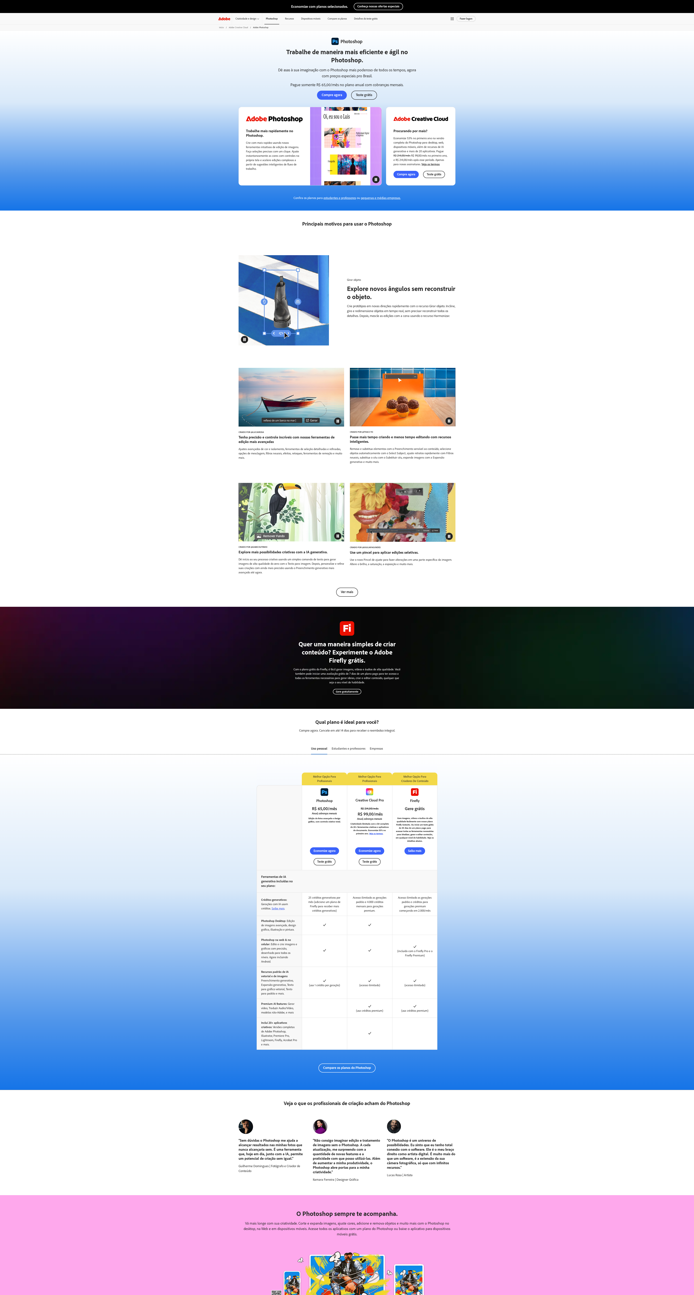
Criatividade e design (245, 18)
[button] (455, 19)
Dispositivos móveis (310, 18)
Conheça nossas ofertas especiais (378, 6)
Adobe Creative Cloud (238, 27)
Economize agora (324, 851)
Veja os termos (430, 164)
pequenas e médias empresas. (381, 198)
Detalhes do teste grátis (366, 18)
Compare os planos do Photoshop (347, 1068)
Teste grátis (364, 95)
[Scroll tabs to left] (3, 748)
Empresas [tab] (376, 749)
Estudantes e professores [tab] (348, 749)
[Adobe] (224, 18)
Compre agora (332, 95)
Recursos (289, 18)
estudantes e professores (340, 198)
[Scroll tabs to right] (691, 748)
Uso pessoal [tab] (319, 749)
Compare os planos (337, 18)
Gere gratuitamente (347, 691)
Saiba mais (414, 851)
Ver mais (347, 592)
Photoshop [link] (272, 18)
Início (221, 27)
